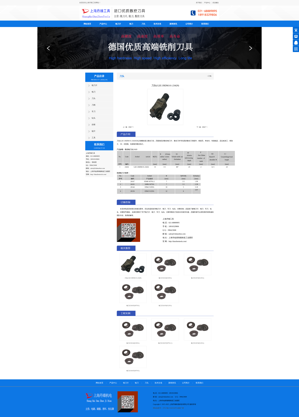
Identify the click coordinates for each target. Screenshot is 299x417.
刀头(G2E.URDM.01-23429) (133, 278)
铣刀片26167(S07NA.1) (165, 343)
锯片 (93, 131)
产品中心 (207, 3)
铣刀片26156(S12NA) (197, 278)
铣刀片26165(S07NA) (132, 305)
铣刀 (131, 24)
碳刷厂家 (180, 408)
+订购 (209, 76)
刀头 (143, 24)
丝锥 (93, 125)
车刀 (93, 111)
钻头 (93, 118)
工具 (93, 138)
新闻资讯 (173, 24)
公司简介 (189, 24)
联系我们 (205, 24)
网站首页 (87, 24)
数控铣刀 (128, 149)
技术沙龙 (157, 24)
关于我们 (199, 3)
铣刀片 (118, 24)
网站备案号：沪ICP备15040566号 (165, 408)
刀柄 (93, 105)
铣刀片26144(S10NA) (165, 278)
